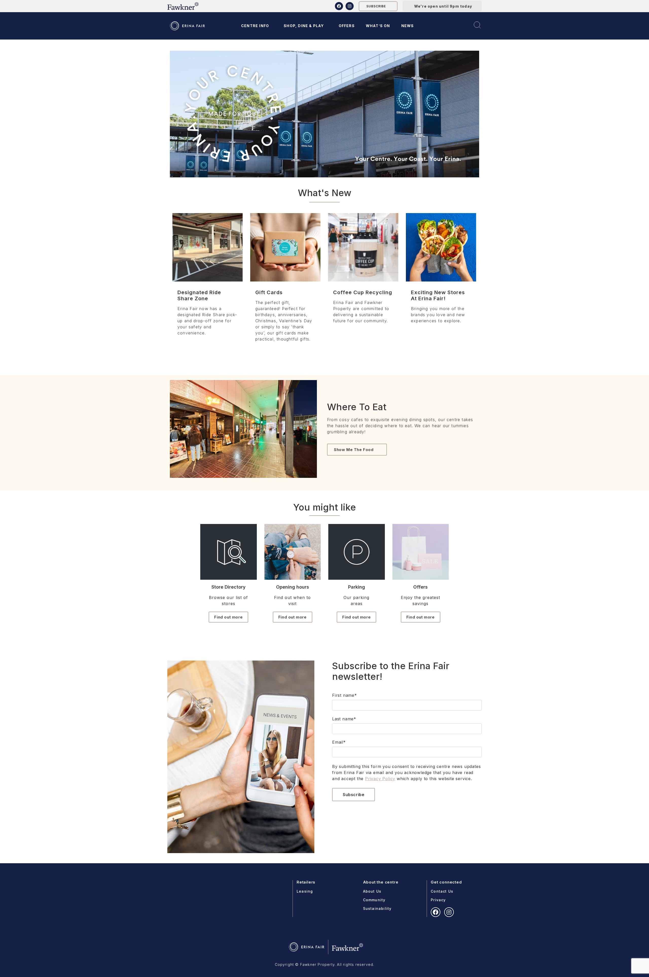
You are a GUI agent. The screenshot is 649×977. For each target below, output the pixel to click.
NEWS (407, 26)
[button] (324, 114)
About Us (372, 891)
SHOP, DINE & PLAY (304, 26)
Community (374, 900)
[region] (324, 114)
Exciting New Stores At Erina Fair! (438, 295)
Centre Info (255, 26)
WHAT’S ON (378, 26)
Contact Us (442, 891)
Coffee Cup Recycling (362, 292)
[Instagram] (350, 6)
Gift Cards (269, 292)
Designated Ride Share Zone (199, 295)
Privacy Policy (380, 778)
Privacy (438, 900)
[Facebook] (339, 6)
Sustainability (377, 908)
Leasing (305, 891)
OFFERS (347, 26)
